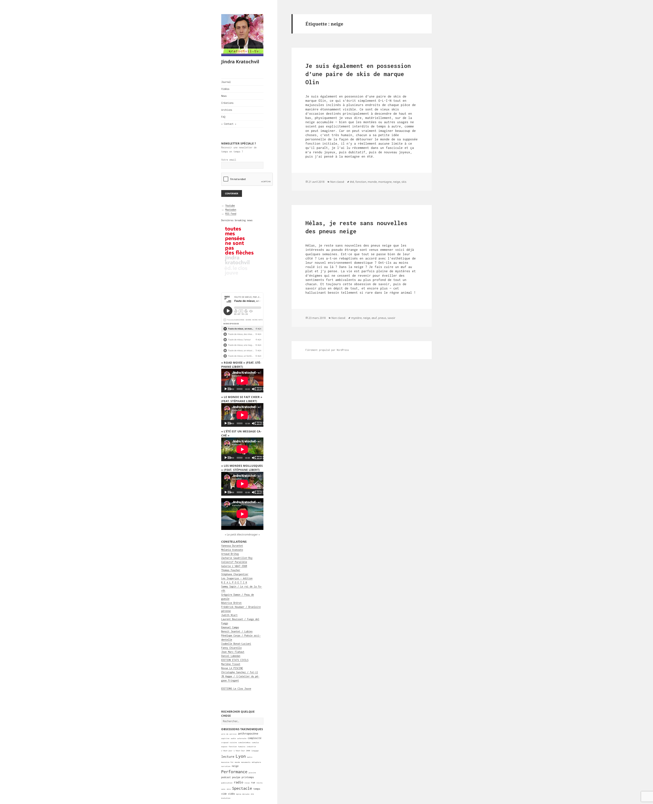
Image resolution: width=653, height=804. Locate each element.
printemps (248, 777)
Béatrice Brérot (231, 602)
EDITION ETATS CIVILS (234, 660)
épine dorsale (242, 794)
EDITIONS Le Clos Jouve (236, 688)
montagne (385, 182)
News (224, 95)
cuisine (233, 742)
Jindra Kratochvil (240, 61)
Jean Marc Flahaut (232, 651)
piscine (252, 773)
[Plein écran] (261, 389)
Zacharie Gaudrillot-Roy (237, 557)
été (252, 794)
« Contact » (228, 123)
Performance (234, 771)
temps (256, 788)
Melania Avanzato (232, 549)
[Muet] (255, 389)
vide (224, 793)
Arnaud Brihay (230, 553)
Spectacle (242, 788)
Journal (226, 81)
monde (237, 762)
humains (241, 747)
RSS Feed (230, 213)
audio (233, 738)
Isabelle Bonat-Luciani (236, 643)
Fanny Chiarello (231, 647)
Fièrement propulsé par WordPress (327, 349)
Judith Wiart (229, 615)
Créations (227, 102)
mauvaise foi (227, 762)
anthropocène (248, 733)
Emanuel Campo (230, 627)
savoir (391, 318)
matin (249, 757)
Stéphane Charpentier (234, 574)
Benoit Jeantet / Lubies (237, 631)
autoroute (241, 738)
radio (238, 782)
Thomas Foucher (230, 570)
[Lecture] (227, 389)
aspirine (225, 738)
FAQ (223, 116)
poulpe (236, 777)
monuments (245, 762)
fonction (233, 747)
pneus (382, 318)
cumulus (255, 742)
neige (235, 766)
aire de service (229, 734)
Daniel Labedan (230, 655)
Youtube (230, 205)
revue (247, 783)
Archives (226, 109)
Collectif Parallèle (234, 562)
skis (229, 789)
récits (259, 783)
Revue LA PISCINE (232, 668)
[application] (242, 380)
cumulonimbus (244, 742)
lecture (227, 756)
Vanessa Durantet (232, 545)
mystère (356, 318)
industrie (251, 747)
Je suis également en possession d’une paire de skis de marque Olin (358, 73)
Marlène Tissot (230, 664)
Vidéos (225, 88)
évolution (225, 798)
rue (253, 782)
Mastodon (230, 209)
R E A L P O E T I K (234, 582)
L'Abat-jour (226, 751)
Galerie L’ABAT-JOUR (234, 566)
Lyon (241, 756)
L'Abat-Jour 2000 (242, 751)
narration (225, 766)
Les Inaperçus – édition (237, 578)
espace (224, 747)
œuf (374, 318)
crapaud (224, 742)
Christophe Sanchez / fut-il (239, 672)
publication (226, 783)
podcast (226, 777)
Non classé (337, 182)
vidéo (231, 793)
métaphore (256, 762)
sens (223, 789)
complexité (254, 738)
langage (255, 751)
